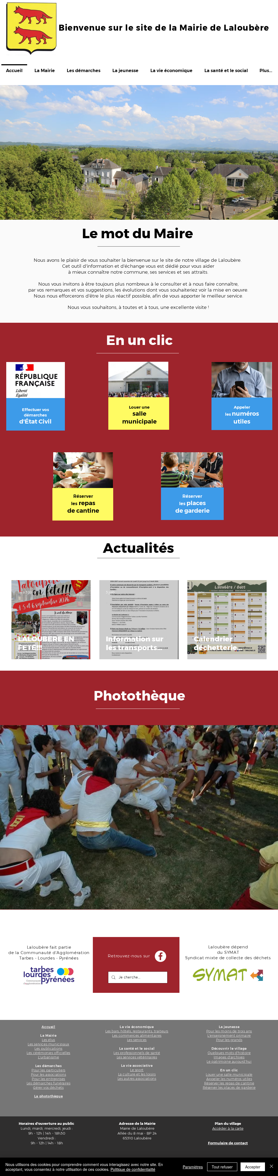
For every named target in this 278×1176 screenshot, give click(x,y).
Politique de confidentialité (132, 1169)
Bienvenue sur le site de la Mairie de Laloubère (164, 28)
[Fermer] (271, 1167)
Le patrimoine (219, 1061)
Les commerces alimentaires (137, 1035)
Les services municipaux (48, 1044)
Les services (137, 1040)
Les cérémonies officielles (48, 1053)
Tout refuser (222, 1166)
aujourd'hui (241, 1061)
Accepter (252, 1166)
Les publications (48, 1048)
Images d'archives (229, 1057)
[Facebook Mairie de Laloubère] (160, 956)
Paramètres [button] (193, 1166)
